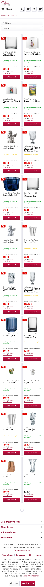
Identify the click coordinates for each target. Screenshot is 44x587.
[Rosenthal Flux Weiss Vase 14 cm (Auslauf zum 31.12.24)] (32, 231)
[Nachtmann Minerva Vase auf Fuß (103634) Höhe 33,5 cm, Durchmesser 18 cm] (32, 137)
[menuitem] (6, 9)
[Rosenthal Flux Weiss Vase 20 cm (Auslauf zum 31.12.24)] (11, 418)
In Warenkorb (11, 77)
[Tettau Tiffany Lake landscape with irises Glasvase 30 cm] (32, 90)
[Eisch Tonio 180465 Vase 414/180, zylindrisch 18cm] (32, 184)
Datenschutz (20, 555)
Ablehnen (14, 583)
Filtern (8, 23)
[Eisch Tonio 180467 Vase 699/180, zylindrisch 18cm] (32, 324)
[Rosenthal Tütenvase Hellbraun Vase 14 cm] (11, 465)
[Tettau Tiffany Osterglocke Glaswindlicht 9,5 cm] (11, 371)
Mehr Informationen (31, 576)
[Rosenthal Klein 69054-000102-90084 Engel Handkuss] (32, 371)
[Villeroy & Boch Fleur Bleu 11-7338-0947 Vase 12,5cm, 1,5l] (11, 324)
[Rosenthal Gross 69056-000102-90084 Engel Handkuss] (11, 137)
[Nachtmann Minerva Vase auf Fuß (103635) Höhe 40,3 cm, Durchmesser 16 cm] (32, 278)
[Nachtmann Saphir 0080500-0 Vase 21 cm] (32, 465)
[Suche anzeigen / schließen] (22, 9)
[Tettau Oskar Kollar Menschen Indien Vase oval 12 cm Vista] (11, 90)
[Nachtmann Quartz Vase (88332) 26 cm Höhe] (32, 418)
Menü (9, 9)
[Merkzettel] (28, 9)
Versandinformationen (22, 550)
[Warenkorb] (40, 9)
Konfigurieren (28, 583)
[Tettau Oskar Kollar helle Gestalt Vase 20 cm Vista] (32, 43)
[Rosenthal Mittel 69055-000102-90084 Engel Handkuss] (11, 231)
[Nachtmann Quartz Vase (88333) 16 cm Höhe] (11, 278)
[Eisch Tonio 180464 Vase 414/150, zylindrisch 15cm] (11, 43)
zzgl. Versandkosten (8, 72)
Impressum (37, 555)
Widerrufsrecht (7, 555)
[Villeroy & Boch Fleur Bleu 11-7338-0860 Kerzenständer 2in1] (11, 184)
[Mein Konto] (34, 9)
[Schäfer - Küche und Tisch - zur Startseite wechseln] (5, 3)
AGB (29, 555)
